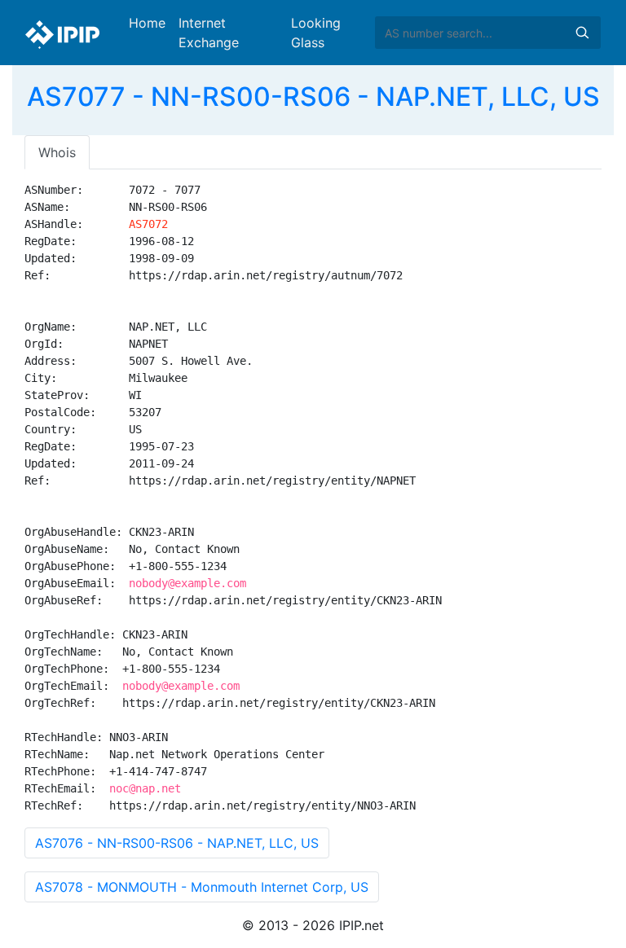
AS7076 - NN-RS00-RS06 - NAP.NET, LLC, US (177, 843)
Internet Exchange (209, 32)
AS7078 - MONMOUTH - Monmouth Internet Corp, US (201, 887)
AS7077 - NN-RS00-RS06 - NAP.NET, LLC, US (313, 96)
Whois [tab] (57, 152)
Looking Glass (316, 32)
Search (582, 33)
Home (147, 23)
